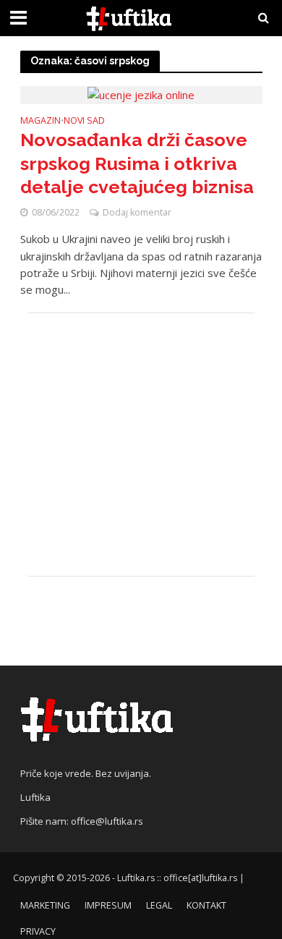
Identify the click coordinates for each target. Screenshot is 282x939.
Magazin (40, 121)
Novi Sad (84, 121)
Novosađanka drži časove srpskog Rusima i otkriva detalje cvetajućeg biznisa (137, 163)
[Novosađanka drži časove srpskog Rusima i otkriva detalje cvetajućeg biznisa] (141, 94)
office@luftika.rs (107, 821)
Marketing (45, 905)
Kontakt (206, 905)
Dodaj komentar (137, 212)
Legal (159, 905)
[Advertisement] (141, 445)
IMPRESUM (108, 905)
